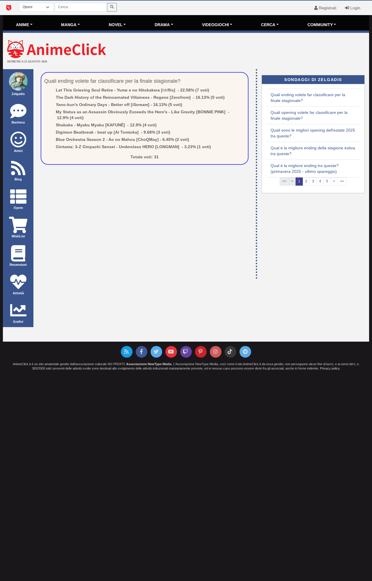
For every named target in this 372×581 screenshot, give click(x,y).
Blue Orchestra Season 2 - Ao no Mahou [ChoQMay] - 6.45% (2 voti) (122, 139)
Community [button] (320, 24)
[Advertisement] (247, 52)
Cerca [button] (268, 24)
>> (342, 181)
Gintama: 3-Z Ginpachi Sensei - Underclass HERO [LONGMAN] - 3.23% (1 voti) (133, 146)
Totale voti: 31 (144, 157)
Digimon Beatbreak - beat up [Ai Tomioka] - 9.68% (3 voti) (113, 132)
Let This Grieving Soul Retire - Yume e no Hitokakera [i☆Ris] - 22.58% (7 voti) (132, 90)
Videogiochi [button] (215, 24)
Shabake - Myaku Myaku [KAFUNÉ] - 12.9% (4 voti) (106, 125)
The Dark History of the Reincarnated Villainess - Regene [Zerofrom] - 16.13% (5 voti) (140, 97)
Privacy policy (329, 368)
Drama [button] (162, 24)
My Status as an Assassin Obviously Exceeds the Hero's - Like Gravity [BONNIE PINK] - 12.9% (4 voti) (142, 115)
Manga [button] (68, 24)
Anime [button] (22, 24)
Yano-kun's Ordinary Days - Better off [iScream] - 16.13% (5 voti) (119, 104)
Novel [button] (116, 24)
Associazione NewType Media (148, 364)
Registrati (327, 8)
